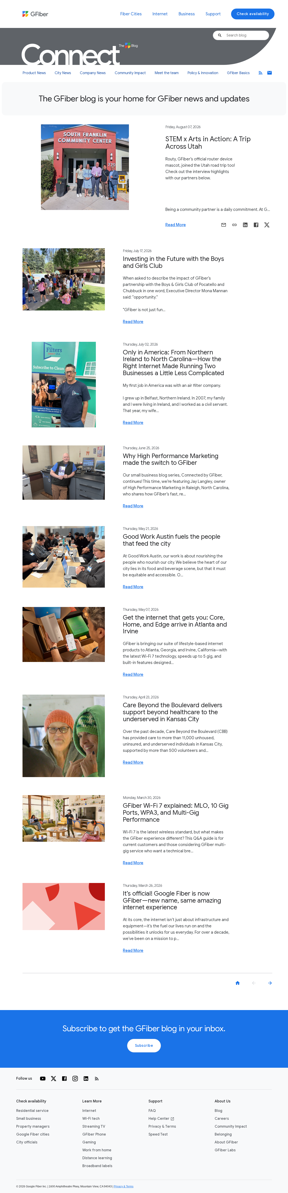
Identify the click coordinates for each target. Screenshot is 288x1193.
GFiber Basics (238, 73)
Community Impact (130, 73)
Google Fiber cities (32, 1134)
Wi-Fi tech (91, 1118)
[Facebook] (64, 1078)
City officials (26, 1142)
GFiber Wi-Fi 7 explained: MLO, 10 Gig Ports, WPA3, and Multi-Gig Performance (176, 812)
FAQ (152, 1111)
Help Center (161, 1118)
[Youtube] (42, 1078)
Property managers (33, 1126)
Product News (34, 73)
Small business (28, 1118)
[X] (53, 1078)
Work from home (96, 1150)
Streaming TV (93, 1126)
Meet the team (167, 73)
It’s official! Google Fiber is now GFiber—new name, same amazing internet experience (172, 900)
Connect (71, 55)
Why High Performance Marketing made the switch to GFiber (170, 459)
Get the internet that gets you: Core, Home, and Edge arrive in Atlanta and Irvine (175, 624)
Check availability (253, 14)
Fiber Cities (131, 13)
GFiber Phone (94, 1134)
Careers (222, 1118)
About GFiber (226, 1142)
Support (213, 13)
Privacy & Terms (162, 1126)
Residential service (32, 1111)
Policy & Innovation (202, 73)
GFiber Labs (225, 1150)
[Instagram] (75, 1078)
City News (63, 73)
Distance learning (97, 1158)
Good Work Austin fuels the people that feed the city (171, 540)
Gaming (89, 1142)
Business (187, 13)
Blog (218, 1111)
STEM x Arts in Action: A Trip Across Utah (208, 143)
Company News (93, 73)
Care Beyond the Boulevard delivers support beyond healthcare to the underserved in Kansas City (172, 712)
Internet (160, 13)
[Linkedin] (86, 1078)
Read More (175, 225)
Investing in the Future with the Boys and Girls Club (173, 262)
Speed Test (158, 1134)
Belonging (223, 1134)
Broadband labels (97, 1166)
